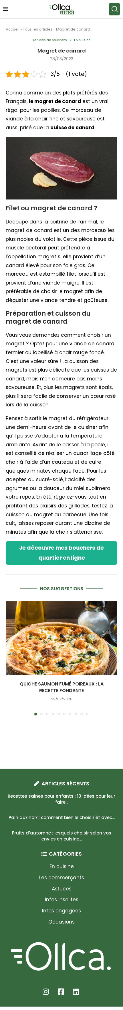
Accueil (12, 29)
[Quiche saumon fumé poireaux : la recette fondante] (61, 638)
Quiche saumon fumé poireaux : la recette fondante (62, 687)
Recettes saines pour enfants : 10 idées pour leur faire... (61, 799)
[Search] (114, 9)
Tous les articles (38, 29)
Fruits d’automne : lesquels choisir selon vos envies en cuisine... (61, 836)
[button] (10, 658)
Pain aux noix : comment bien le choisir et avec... (62, 818)
